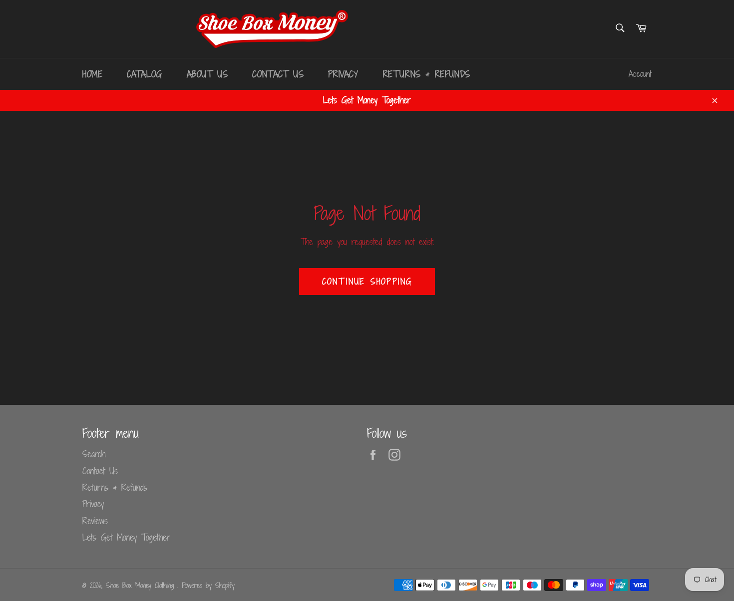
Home (92, 73)
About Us (207, 73)
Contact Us (278, 73)
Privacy (343, 73)
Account (640, 74)
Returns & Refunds (426, 73)
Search (93, 453)
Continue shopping (367, 282)
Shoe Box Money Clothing (141, 585)
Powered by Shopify (208, 585)
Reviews (95, 520)
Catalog (144, 73)
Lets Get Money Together (126, 537)
